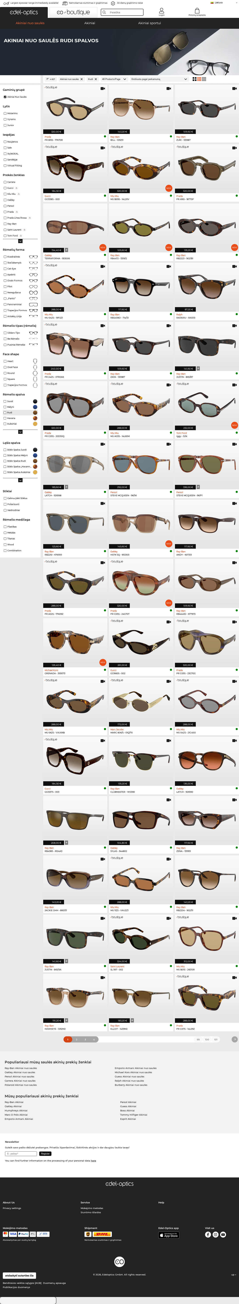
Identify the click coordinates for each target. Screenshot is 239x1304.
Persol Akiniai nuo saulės (19, 1076)
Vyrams (11, 119)
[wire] (43, 1234)
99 (198, 1039)
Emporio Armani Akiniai (19, 1118)
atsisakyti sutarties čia (19, 1275)
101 (215, 1039)
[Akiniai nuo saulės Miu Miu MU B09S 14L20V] (141, 166)
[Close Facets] (20, 79)
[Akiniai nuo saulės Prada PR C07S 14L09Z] (207, 996)
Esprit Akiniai (128, 1118)
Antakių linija (14, 316)
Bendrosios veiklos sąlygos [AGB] (22, 1283)
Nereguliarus (14, 292)
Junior (10, 125)
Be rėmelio (13, 338)
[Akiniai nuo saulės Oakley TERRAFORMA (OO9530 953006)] (75, 226)
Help (161, 1202)
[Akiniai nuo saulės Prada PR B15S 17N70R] (75, 107)
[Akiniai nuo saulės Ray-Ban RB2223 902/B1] (207, 226)
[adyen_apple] (33, 1234)
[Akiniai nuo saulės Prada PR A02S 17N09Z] (75, 581)
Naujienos (12, 141)
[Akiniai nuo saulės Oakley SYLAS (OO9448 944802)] (141, 818)
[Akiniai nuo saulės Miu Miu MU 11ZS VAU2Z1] (141, 878)
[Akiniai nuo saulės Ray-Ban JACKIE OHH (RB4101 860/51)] (75, 878)
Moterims (12, 113)
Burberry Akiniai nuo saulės (131, 1084)
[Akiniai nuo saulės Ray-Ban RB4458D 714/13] (141, 285)
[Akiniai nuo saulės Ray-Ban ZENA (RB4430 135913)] (207, 818)
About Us (9, 1202)
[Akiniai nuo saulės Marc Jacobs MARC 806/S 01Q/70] (141, 700)
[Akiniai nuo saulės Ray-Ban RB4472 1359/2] (141, 226)
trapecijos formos (17, 385)
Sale (9, 147)
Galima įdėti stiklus (17, 498)
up (233, 1274)
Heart (10, 361)
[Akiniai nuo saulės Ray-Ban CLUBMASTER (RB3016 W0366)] (141, 759)
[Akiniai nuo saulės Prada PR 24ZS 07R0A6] (75, 344)
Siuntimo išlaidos (91, 1212)
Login (161, 15)
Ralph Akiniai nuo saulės (129, 1080)
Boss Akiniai (127, 1110)
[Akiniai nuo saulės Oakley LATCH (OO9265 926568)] (75, 463)
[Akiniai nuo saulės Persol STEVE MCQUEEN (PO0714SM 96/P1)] (207, 463)
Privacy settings (12, 1208)
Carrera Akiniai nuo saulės (20, 1080)
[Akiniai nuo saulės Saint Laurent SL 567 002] (141, 937)
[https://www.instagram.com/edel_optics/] (216, 1235)
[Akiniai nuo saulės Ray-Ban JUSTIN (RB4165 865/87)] (207, 344)
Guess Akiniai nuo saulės (129, 1076)
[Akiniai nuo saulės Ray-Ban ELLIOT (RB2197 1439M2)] (141, 996)
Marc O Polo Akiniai (16, 1114)
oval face (12, 367)
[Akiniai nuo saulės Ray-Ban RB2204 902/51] (207, 878)
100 (207, 1039)
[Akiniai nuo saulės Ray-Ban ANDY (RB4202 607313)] (207, 522)
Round (11, 373)
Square (11, 379)
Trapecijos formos (17, 310)
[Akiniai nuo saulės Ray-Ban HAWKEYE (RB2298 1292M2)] (75, 996)
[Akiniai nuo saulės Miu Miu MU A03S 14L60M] (141, 403)
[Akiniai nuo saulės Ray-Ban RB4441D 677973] (207, 581)
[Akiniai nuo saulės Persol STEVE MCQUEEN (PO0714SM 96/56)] (141, 463)
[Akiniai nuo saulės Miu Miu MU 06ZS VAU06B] (75, 700)
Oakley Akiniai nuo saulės (20, 1072)
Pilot (9, 286)
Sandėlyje (12, 159)
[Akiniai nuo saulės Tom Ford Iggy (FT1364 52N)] (207, 403)
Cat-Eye (11, 268)
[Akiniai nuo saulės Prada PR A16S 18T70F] (207, 166)
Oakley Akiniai (13, 1106)
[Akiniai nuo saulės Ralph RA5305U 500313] (207, 285)
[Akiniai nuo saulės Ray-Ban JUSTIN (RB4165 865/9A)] (75, 937)
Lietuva (219, 2)
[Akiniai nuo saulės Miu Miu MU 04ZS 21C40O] (207, 700)
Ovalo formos (14, 280)
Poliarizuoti (13, 504)
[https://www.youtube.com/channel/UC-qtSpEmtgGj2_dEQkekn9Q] (223, 1235)
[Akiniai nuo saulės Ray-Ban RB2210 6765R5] (75, 522)
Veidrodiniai (13, 510)
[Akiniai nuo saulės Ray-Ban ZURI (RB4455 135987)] (207, 107)
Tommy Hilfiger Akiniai (133, 1114)
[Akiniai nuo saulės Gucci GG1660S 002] (141, 640)
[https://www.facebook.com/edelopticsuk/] (208, 1235)
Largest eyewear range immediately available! (34, 3)
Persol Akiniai (128, 1102)
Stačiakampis (14, 262)
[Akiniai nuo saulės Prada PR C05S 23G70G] (207, 640)
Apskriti (11, 274)
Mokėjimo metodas (92, 1208)
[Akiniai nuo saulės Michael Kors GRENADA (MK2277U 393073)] (75, 640)
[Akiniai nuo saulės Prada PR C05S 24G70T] (141, 581)
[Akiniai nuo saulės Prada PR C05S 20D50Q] (75, 403)
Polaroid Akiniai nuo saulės (21, 1084)
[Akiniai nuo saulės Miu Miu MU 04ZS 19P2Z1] (75, 285)
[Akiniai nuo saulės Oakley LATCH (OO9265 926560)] (207, 759)
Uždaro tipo (13, 332)
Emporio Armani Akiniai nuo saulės (136, 1068)
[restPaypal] (23, 1234)
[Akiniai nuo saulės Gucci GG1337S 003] (75, 759)
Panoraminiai (14, 304)
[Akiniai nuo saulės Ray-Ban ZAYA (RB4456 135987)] (141, 344)
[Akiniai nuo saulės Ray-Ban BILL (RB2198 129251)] (141, 107)
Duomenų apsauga (54, 1283)
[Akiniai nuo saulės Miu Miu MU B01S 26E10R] (207, 937)
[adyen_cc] (5, 1234)
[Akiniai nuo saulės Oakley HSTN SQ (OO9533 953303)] (141, 522)
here (93, 1160)
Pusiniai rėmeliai (16, 344)
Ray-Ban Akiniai (14, 1102)
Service (85, 1202)
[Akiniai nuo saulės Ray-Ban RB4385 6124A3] (75, 818)
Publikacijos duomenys (16, 1287)
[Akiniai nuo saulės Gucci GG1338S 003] (75, 166)
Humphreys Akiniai (16, 1110)
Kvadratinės (13, 256)
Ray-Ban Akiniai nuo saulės (21, 1068)
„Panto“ (11, 298)
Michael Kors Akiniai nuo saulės (133, 1072)
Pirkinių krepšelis (197, 15)
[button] (24, 12)
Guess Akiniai (128, 1106)
